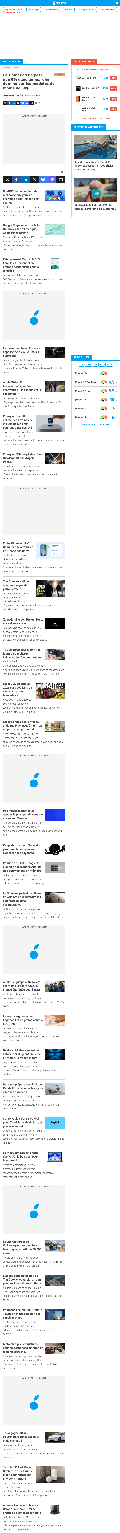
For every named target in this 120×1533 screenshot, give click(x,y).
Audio (15, 67)
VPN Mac (69, 9)
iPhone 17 (80, 399)
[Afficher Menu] (3, 2)
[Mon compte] (117, 3)
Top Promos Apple (13, 9)
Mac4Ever (7, 67)
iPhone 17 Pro (82, 390)
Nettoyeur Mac (108, 9)
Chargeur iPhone (87, 9)
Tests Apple (33, 9)
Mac (81, 365)
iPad (95, 365)
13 (39, 103)
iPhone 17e (80, 373)
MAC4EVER (61, 3)
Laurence (10, 95)
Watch (102, 365)
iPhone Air (80, 408)
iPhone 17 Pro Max (85, 382)
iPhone (88, 365)
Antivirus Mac (52, 9)
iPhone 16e (80, 417)
